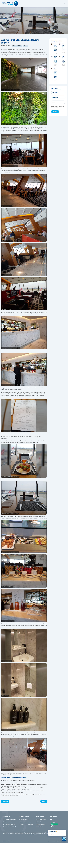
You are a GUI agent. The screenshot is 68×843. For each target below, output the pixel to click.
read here (42, 52)
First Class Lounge (17, 45)
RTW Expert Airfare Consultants (10, 774)
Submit (55, 111)
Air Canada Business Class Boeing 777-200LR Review (56, 73)
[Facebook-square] (51, 819)
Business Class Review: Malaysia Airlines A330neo (56, 59)
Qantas (25, 45)
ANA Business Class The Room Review (64, 59)
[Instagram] (53, 819)
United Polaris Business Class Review (64, 46)
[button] (64, 3)
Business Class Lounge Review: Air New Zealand (56, 47)
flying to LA (38, 49)
